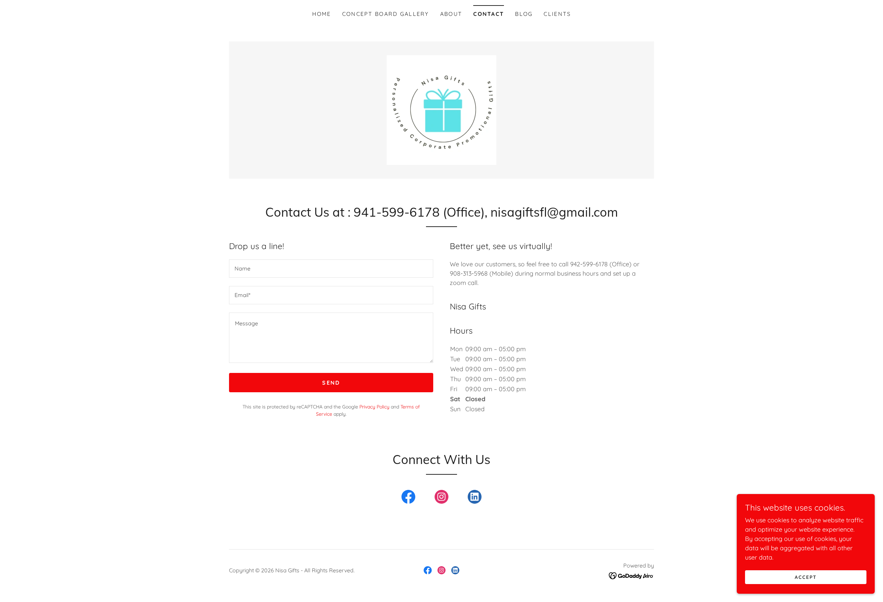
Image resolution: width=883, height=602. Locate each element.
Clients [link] (557, 13)
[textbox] (331, 268)
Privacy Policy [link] (374, 407)
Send (331, 382)
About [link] (451, 13)
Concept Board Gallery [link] (385, 13)
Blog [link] (524, 13)
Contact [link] (488, 13)
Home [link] (321, 13)
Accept (806, 577)
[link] (441, 110)
